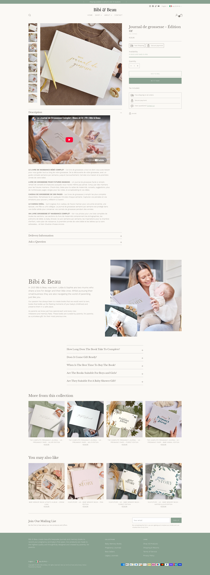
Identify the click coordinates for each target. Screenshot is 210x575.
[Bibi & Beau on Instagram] (150, 6)
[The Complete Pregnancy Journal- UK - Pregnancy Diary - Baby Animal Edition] (163, 419)
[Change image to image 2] (32, 37)
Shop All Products (150, 544)
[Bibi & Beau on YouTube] (159, 6)
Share (134, 113)
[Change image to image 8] (32, 98)
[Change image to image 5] (32, 68)
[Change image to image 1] (32, 27)
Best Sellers (110, 552)
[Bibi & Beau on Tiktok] (156, 6)
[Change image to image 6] (32, 78)
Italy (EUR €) (176, 6)
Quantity (132, 61)
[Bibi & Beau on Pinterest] (153, 6)
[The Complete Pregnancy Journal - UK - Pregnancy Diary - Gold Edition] (85, 419)
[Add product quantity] (131, 66)
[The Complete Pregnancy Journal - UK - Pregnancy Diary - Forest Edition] (124, 419)
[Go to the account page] (176, 15)
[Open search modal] (29, 15)
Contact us (151, 106)
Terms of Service (150, 552)
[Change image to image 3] (32, 47)
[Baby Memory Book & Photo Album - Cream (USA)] (46, 481)
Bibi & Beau (44, 565)
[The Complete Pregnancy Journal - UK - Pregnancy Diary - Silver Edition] (46, 419)
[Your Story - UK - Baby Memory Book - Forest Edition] (124, 481)
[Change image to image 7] (32, 88)
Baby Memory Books (113, 544)
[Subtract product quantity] (138, 66)
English (164, 6)
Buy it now (155, 81)
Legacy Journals (111, 555)
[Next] (126, 2)
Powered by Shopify (34, 567)
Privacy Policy (148, 555)
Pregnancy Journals (113, 548)
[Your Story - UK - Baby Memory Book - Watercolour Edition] (163, 481)
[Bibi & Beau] (105, 9)
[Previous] (83, 2)
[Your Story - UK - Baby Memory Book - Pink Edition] (85, 481)
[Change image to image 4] (32, 57)
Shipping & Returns (151, 548)
